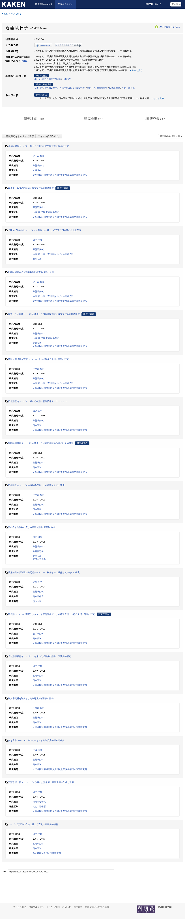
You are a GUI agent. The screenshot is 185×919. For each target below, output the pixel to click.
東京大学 (37, 343)
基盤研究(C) (38, 207)
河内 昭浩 (37, 537)
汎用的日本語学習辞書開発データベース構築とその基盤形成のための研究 (44, 572)
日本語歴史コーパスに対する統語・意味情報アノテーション (37, 401)
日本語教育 (114, 88)
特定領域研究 (39, 801)
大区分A (91, 88)
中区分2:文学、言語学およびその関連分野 (65, 88)
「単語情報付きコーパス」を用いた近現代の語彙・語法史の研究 (39, 656)
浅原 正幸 (37, 411)
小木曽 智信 (38, 155)
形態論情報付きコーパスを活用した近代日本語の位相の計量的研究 (40, 443)
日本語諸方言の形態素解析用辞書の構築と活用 (31, 272)
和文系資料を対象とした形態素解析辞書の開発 (31, 698)
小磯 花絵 (37, 750)
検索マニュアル (36, 907)
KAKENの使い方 (153, 4)
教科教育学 (102, 88)
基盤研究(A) (38, 249)
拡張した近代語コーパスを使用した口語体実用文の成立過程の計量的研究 (44, 314)
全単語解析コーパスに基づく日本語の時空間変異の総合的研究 (38, 146)
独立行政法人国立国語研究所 (47, 853)
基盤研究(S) (38, 165)
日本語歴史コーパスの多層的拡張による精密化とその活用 (36, 485)
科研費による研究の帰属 (97, 907)
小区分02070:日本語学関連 (47, 79)
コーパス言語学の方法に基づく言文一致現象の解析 (33, 824)
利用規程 (78, 907)
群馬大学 (37, 556)
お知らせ (66, 907)
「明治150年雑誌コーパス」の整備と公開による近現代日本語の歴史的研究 (44, 230)
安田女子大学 (39, 559)
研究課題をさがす (44, 4)
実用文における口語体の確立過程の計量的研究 (31, 188)
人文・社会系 (128, 88)
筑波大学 (37, 601)
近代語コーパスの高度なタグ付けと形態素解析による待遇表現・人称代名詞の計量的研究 (51, 614)
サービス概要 (19, 907)
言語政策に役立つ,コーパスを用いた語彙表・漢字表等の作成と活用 (41, 782)
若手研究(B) (38, 633)
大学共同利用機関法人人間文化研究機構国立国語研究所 (60, 175)
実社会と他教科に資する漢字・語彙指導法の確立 (32, 527)
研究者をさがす (65, 4)
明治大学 (37, 259)
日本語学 (66, 79)
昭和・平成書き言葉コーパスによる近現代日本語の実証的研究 (38, 359)
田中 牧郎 (37, 240)
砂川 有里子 (38, 582)
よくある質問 (53, 907)
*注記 (177, 27)
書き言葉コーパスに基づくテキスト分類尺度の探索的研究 (36, 740)
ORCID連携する (166, 26)
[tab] (34, 119)
